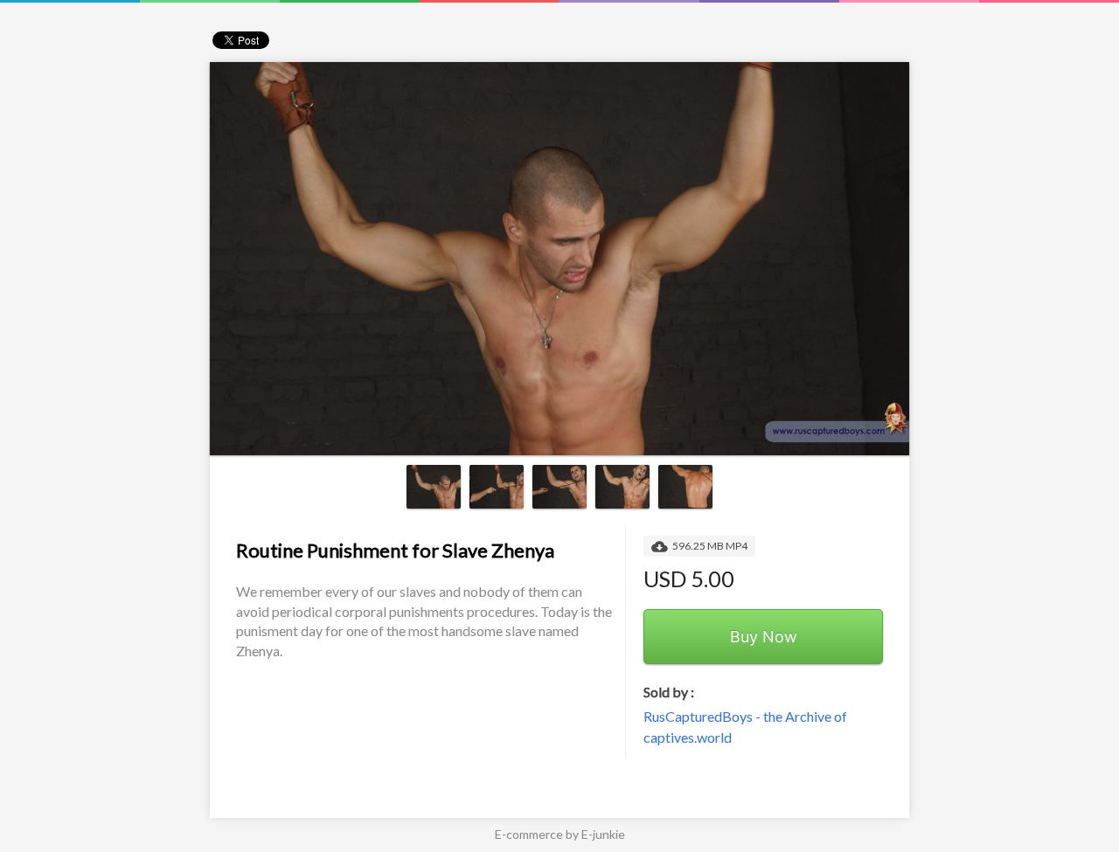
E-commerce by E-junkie (560, 834)
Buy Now (763, 636)
